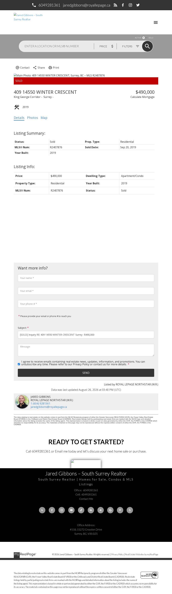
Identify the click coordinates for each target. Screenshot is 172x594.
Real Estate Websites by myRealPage (141, 554)
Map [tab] (44, 118)
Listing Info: (24, 166)
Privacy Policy (117, 554)
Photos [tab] (32, 118)
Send (86, 373)
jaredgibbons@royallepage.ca (86, 5)
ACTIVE (138, 38)
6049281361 (49, 5)
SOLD (150, 38)
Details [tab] (19, 118)
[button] (46, 5)
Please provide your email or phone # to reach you (45, 316)
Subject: (22, 327)
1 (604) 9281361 (40, 403)
